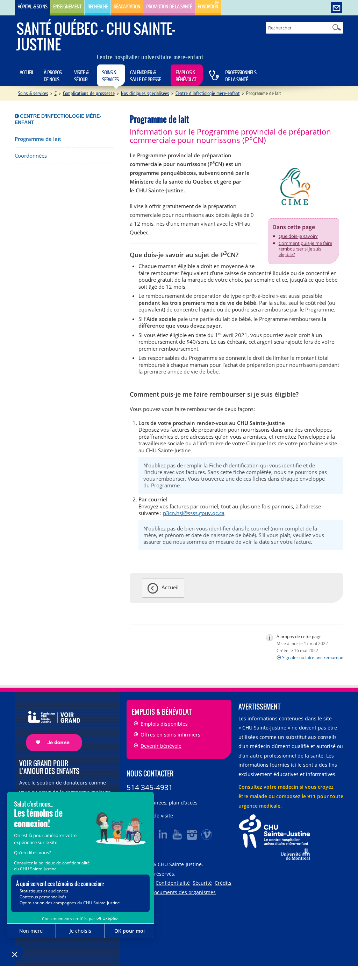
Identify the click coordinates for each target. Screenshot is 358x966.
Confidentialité (173, 882)
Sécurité (202, 882)
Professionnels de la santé (240, 76)
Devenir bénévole (161, 745)
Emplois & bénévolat (186, 76)
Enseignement (67, 6)
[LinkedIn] (163, 834)
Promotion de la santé (169, 6)
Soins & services (110, 76)
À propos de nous (53, 76)
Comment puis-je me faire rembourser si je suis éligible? (305, 249)
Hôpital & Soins (32, 6)
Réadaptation (127, 6)
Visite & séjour (81, 76)
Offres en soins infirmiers (170, 734)
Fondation (208, 6)
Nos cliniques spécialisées (145, 93)
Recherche (97, 6)
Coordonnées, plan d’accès (166, 802)
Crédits (223, 882)
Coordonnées (31, 155)
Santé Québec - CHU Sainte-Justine (95, 36)
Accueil (27, 72)
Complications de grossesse (89, 93)
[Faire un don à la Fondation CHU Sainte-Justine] (50, 724)
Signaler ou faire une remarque (312, 657)
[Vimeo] (207, 834)
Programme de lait (38, 139)
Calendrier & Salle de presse (145, 76)
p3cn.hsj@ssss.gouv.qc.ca (193, 512)
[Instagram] (192, 834)
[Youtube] (178, 834)
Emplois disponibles (164, 723)
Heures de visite (154, 815)
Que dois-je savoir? (298, 236)
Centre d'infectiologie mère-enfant (208, 93)
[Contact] (336, 8)
